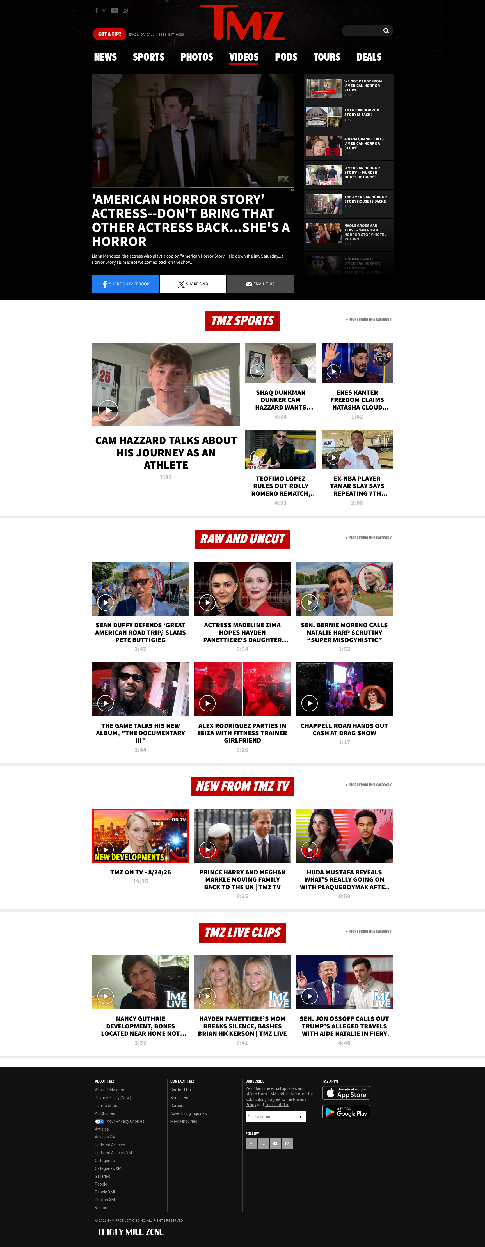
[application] (193, 131)
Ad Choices (105, 1113)
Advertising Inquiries (188, 1113)
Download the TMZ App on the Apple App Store (346, 1093)
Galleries (102, 1176)
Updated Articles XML (114, 1152)
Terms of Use (107, 1105)
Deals (368, 57)
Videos (243, 57)
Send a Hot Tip (183, 1098)
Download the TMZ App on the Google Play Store (346, 1112)
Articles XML (106, 1137)
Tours (327, 57)
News (105, 57)
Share (129, 283)
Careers (177, 1105)
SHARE (197, 283)
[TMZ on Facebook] (96, 10)
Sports (148, 57)
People (101, 1184)
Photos (196, 57)
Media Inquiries (183, 1121)
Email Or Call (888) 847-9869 (156, 35)
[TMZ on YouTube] (275, 1143)
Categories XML (109, 1168)
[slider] (193, 187)
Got (109, 34)
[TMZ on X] (105, 10)
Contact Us (180, 1090)
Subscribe (300, 1116)
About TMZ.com (109, 1090)
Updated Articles (110, 1145)
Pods (286, 57)
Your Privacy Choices (125, 1121)
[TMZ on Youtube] (114, 10)
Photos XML (106, 1200)
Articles (102, 1129)
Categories (105, 1160)
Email (264, 283)
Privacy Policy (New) (113, 1098)
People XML (105, 1192)
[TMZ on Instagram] (125, 10)
